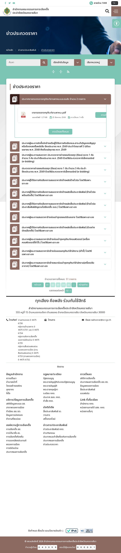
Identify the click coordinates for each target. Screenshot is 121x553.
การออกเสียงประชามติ (16, 440)
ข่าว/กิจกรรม (49, 433)
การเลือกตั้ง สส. (13, 429)
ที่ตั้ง (8, 393)
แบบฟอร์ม (84, 393)
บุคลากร (10, 389)
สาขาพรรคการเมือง (15, 407)
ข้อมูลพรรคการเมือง (89, 386)
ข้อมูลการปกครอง (14, 415)
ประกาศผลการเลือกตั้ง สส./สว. (94, 382)
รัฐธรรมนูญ (48, 378)
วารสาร (46, 415)
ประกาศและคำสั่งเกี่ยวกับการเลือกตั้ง (59, 437)
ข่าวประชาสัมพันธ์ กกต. (53, 429)
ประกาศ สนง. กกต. (51, 397)
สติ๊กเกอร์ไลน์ (49, 419)
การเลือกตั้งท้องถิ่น (14, 437)
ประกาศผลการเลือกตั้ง (16, 452)
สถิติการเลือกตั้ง (87, 378)
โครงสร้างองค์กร (14, 386)
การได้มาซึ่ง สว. (13, 433)
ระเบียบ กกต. (49, 393)
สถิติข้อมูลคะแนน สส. (15, 403)
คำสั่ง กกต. (48, 401)
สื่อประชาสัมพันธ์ (87, 389)
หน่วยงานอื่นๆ (86, 411)
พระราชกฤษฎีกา (50, 389)
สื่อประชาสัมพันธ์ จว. (52, 411)
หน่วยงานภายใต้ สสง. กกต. (92, 407)
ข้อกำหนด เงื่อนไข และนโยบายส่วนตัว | (45, 530)
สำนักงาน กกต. (87, 403)
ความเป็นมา (11, 378)
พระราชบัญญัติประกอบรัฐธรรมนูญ (59, 382)
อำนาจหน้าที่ (11, 382)
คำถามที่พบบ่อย (13, 419)
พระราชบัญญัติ (50, 386)
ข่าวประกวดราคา (50, 444)
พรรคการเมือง (12, 444)
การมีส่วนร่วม (12, 448)
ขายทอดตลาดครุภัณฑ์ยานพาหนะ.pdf (49, 112)
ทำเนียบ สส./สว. (13, 411)
